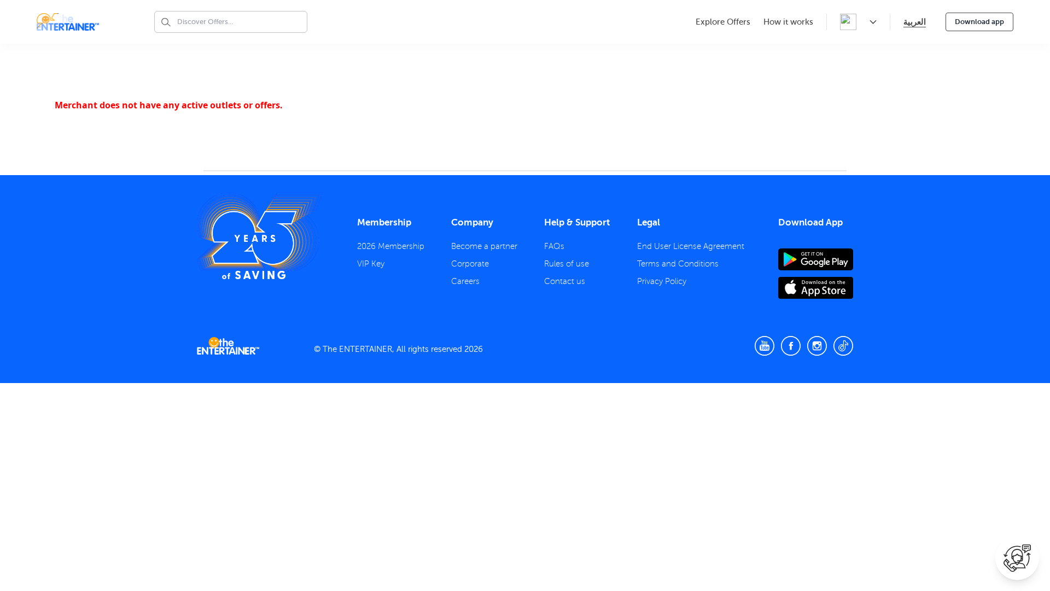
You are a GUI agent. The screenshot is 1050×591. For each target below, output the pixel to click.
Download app (979, 22)
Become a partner (484, 246)
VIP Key (370, 263)
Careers (465, 281)
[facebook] (791, 346)
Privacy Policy (661, 281)
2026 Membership (390, 246)
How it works (788, 22)
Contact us (564, 281)
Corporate (470, 263)
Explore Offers (723, 22)
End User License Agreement (690, 246)
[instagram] (817, 346)
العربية (914, 21)
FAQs (554, 246)
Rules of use (566, 263)
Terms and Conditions (678, 263)
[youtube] (764, 346)
